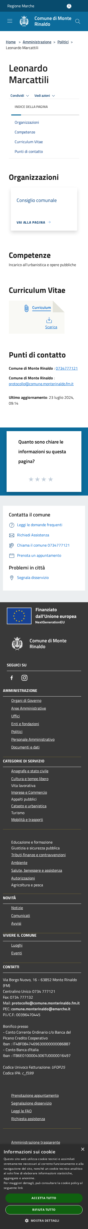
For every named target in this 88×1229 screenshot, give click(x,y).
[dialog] (44, 1186)
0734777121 (67, 368)
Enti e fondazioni (25, 724)
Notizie (17, 908)
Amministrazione (37, 42)
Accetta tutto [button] (44, 1198)
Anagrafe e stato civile (29, 771)
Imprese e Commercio (29, 792)
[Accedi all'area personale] (69, 6)
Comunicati (20, 915)
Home (11, 42)
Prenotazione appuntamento (35, 1095)
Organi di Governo (26, 700)
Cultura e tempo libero (29, 779)
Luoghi (16, 945)
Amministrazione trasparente (35, 1142)
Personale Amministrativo (33, 739)
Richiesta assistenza (28, 1119)
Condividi (18, 95)
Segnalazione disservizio (31, 1103)
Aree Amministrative (28, 708)
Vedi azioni (42, 95)
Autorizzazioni (23, 878)
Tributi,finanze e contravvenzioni (38, 855)
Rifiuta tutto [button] (43, 1210)
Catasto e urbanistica (28, 806)
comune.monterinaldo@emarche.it (40, 1009)
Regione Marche (20, 6)
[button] (44, 1220)
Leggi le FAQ (21, 1111)
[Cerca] (78, 21)
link (20, 1188)
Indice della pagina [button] (31, 106)
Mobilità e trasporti (27, 819)
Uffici (15, 716)
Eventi (16, 953)
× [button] (82, 1149)
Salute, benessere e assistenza (36, 870)
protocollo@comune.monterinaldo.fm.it (41, 384)
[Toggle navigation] (10, 21)
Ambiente (19, 862)
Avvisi (16, 923)
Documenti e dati (25, 747)
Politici (63, 42)
